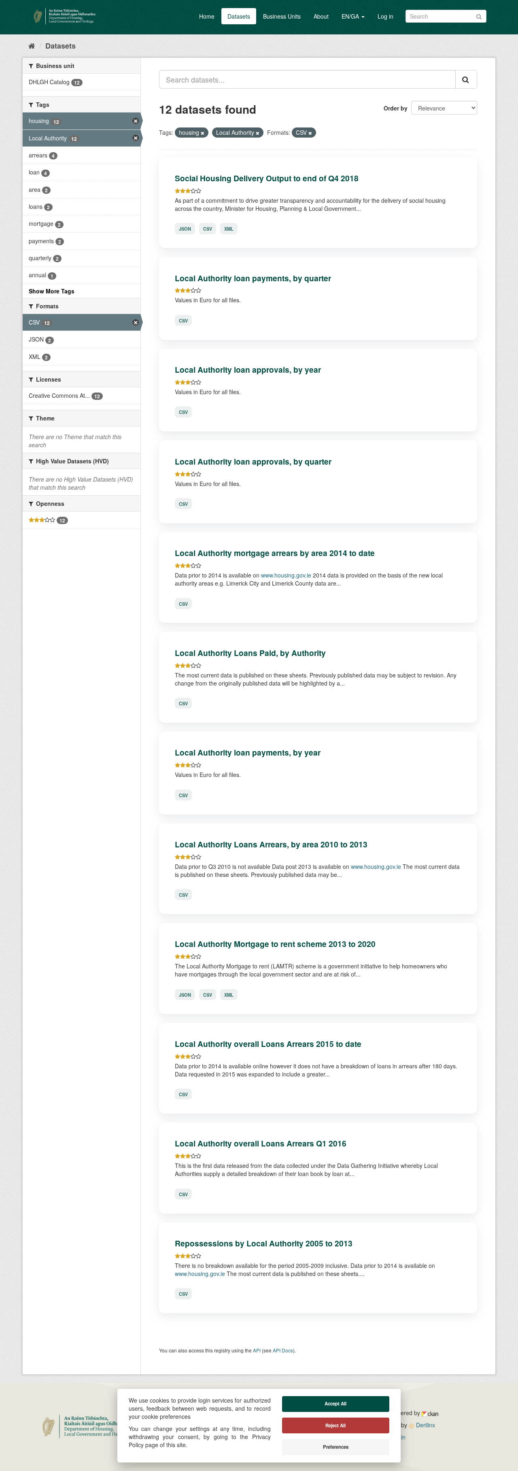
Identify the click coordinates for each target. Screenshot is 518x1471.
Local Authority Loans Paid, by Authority (250, 652)
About (321, 16)
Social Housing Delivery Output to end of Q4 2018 (267, 178)
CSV (207, 228)
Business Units (282, 16)
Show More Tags (51, 291)
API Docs (283, 1350)
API (257, 1350)
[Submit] (479, 15)
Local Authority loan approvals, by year (248, 369)
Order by (396, 108)
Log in (385, 16)
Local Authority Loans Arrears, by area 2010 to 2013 (271, 844)
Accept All (335, 1403)
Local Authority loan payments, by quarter (253, 278)
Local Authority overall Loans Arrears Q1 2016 (260, 1143)
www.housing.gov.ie (286, 575)
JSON (185, 228)
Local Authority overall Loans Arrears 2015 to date (268, 1043)
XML (229, 228)
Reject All (335, 1425)
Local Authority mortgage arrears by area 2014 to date (275, 552)
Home (206, 16)
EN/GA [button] (351, 16)
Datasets (238, 16)
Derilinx (424, 1425)
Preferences (335, 1446)
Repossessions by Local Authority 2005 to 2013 (263, 1243)
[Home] (31, 45)
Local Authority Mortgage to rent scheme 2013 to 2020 (275, 943)
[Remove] (202, 132)
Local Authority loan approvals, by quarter (253, 461)
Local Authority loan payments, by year (248, 752)
